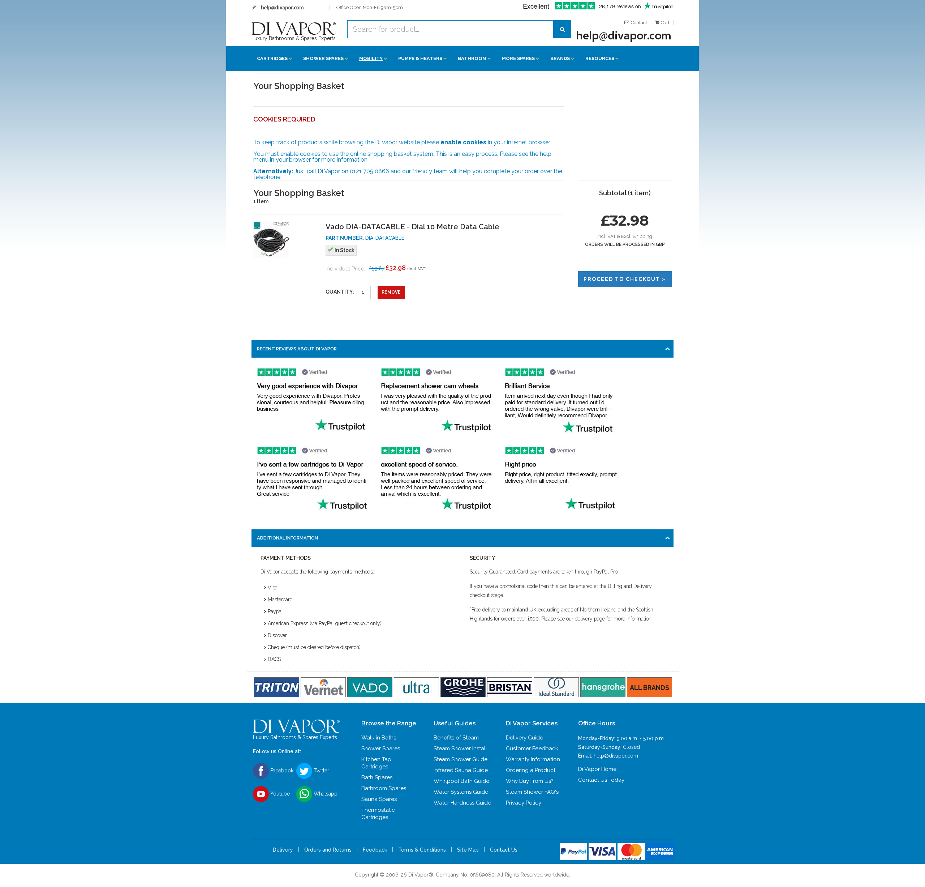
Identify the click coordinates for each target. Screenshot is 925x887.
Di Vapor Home (597, 769)
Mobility (371, 58)
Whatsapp (324, 794)
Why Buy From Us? (530, 781)
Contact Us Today (601, 780)
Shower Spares (323, 58)
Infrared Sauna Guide (461, 770)
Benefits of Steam (456, 737)
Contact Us (503, 849)
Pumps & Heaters (420, 58)
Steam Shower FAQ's (532, 792)
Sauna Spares (379, 799)
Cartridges (272, 58)
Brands (560, 58)
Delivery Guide (524, 737)
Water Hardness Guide (462, 802)
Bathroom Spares (383, 788)
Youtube (279, 794)
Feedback (375, 849)
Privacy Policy (523, 802)
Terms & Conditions (422, 849)
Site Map (468, 849)
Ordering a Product (530, 770)
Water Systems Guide (461, 792)
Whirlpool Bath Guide (461, 781)
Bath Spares (376, 777)
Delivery (283, 849)
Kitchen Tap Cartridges (376, 763)
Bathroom (472, 58)
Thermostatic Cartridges (378, 813)
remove (391, 292)
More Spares (518, 58)
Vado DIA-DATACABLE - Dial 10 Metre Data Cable (412, 226)
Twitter (320, 770)
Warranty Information (533, 759)
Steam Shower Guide (460, 759)
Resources (599, 58)
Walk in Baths (378, 737)
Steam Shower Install (460, 748)
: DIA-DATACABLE (365, 237)
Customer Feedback (532, 748)
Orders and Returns (328, 849)
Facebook (281, 770)
